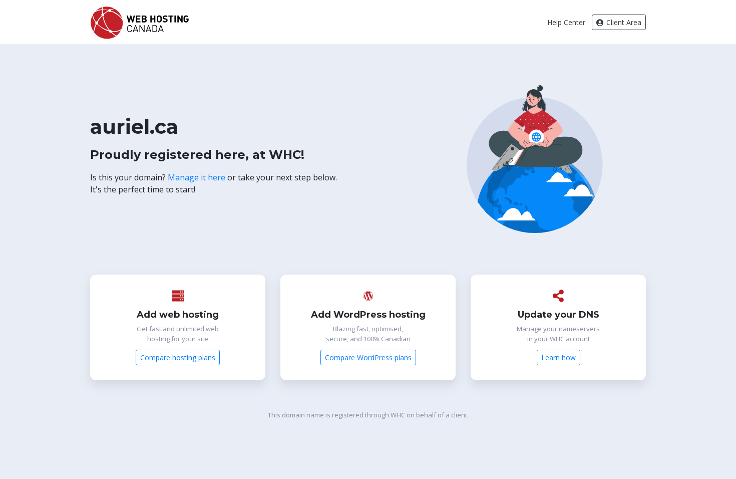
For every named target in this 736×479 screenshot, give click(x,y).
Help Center (566, 22)
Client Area (622, 22)
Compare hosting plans (177, 357)
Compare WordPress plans (368, 357)
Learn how (558, 357)
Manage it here (196, 177)
